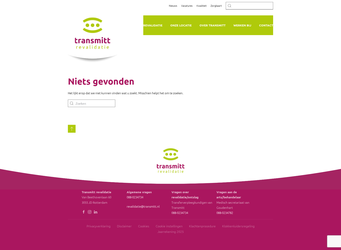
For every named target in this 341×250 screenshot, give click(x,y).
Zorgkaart (216, 5)
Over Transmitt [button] (213, 25)
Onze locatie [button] (181, 25)
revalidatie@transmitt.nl (143, 206)
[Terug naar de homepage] (92, 36)
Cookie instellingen (169, 226)
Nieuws (173, 5)
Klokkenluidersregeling (238, 226)
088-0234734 (135, 197)
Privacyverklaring (99, 226)
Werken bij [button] (242, 25)
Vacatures (187, 5)
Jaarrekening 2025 (170, 231)
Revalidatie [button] (152, 25)
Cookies (143, 226)
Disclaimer (124, 226)
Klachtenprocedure (202, 226)
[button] (72, 129)
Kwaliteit (202, 5)
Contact (266, 25)
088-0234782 (224, 213)
